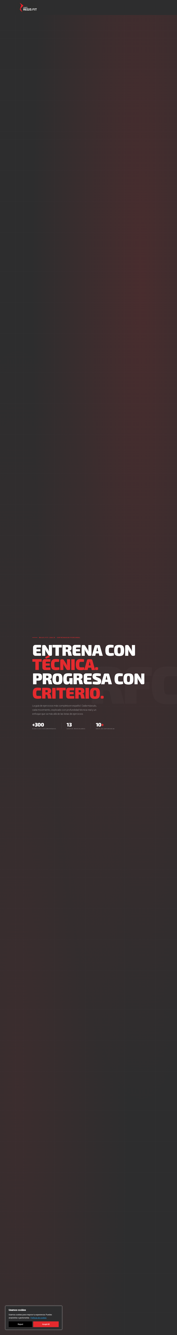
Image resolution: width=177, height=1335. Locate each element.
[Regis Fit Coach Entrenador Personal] (27, 7)
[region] (33, 1318)
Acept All (46, 1324)
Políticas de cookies (39, 1318)
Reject (20, 1324)
